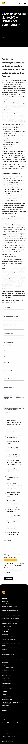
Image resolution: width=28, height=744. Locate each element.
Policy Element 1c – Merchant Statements (13, 442)
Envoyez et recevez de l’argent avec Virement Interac (10, 607)
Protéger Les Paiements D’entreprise (10, 623)
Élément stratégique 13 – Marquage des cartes (12, 527)
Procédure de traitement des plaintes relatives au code (13, 533)
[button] (25, 3)
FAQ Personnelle (5, 694)
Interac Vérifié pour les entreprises (9, 654)
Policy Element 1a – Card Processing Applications (12, 430)
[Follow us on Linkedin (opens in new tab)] (14, 723)
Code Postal (6, 362)
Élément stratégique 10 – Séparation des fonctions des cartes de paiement (13, 509)
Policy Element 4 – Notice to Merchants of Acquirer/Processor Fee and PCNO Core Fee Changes (14, 462)
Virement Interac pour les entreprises (10, 618)
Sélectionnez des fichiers (10, 560)
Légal (3, 733)
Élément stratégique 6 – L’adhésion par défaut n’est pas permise (13, 477)
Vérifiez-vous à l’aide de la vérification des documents (11, 648)
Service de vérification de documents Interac (12, 659)
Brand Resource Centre (7, 699)
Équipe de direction (6, 675)
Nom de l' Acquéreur (9, 387)
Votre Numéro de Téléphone (11, 316)
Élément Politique (8, 418)
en (19, 3)
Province (5, 356)
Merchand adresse (8, 342)
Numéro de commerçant (10, 378)
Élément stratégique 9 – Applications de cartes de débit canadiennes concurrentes (13, 502)
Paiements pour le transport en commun (11, 621)
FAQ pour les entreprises (7, 697)
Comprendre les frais (6, 626)
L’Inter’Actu (4, 736)
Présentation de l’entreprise (8, 667)
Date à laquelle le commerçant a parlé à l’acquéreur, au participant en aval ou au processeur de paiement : (14, 408)
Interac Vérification (6, 662)
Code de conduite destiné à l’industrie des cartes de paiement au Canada (14, 82)
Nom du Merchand (8, 333)
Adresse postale (7, 345)
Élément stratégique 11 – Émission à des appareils (14, 516)
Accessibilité (16, 733)
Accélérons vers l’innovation (8, 670)
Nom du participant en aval (11, 370)
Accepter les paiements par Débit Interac (11, 615)
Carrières (4, 686)
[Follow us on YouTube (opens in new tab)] (9, 723)
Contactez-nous (5, 707)
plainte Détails (7, 540)
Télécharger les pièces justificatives (13, 555)
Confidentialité (8, 733)
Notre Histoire (5, 672)
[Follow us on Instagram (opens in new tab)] (20, 723)
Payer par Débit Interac (7, 603)
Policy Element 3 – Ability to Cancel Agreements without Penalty (14, 455)
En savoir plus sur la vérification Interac (10, 637)
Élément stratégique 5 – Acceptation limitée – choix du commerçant (13, 470)
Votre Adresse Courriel (10, 325)
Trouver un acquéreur (6, 629)
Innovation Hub (11, 736)
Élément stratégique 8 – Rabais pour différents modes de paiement (13, 494)
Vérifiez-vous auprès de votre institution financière (11, 644)
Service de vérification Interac (8, 657)
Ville (4, 350)
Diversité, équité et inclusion (8, 683)
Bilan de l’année (5, 678)
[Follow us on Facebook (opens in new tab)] (4, 723)
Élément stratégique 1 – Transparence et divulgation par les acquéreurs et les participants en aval (14, 423)
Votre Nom (7, 307)
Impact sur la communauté (8, 680)
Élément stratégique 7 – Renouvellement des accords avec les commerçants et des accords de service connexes (14, 486)
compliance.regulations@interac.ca (17, 131)
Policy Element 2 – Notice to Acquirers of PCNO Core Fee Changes (13, 449)
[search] (22, 3)
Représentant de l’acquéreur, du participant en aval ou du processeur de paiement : (14, 397)
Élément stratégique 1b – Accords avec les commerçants (14, 436)
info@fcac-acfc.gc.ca (12, 256)
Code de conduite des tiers (8, 688)
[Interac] (3, 3)
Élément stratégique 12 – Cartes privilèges (14, 521)
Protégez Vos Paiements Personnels (10, 610)
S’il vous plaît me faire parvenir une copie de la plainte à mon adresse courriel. (14, 570)
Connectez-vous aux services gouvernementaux (8, 640)
